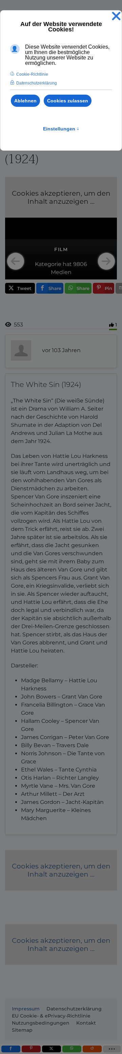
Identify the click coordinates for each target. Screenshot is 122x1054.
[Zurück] (15, 261)
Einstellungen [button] (61, 128)
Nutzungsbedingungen (40, 1023)
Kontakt (86, 1023)
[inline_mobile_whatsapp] (71, 1049)
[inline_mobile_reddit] (92, 1049)
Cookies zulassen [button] (67, 100)
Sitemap (22, 1030)
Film (61, 249)
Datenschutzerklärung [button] (36, 83)
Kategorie (48, 264)
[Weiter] (106, 261)
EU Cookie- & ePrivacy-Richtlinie (51, 1016)
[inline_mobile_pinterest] (31, 1049)
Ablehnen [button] (25, 100)
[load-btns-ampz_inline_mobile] (112, 1049)
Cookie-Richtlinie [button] (32, 74)
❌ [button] (116, 16)
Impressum (26, 1009)
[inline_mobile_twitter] (51, 1049)
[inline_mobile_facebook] (10, 1049)
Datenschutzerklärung (74, 1009)
